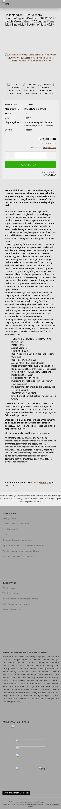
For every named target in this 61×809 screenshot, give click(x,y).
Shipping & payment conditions (17, 540)
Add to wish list (49, 172)
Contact (6, 534)
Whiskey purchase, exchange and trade (20, 551)
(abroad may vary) (45, 126)
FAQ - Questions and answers (16, 604)
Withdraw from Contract (16, 793)
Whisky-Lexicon (9, 588)
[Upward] (52, 804)
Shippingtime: (12, 122)
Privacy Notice (9, 518)
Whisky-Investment (11, 593)
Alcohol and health (11, 609)
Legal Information (10, 529)
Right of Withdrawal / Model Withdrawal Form (23, 545)
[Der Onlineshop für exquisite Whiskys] (8, 4)
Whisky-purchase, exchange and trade (20, 598)
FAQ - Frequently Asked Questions (18, 556)
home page (45, 482)
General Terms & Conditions (15, 523)
